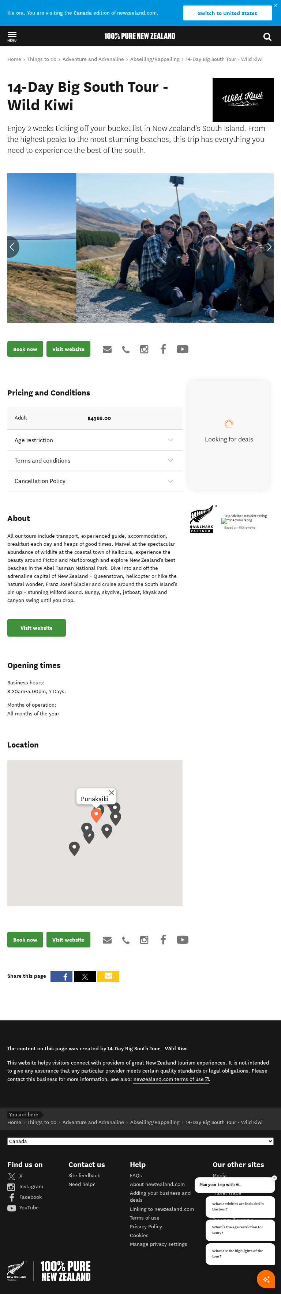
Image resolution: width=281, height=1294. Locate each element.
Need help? (81, 1184)
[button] (11, 36)
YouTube (28, 1208)
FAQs (136, 1176)
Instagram (30, 1186)
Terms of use (145, 1218)
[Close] (111, 792)
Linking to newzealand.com (162, 1209)
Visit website (68, 349)
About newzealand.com (157, 1184)
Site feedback (84, 1176)
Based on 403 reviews (239, 527)
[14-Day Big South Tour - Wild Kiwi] (243, 100)
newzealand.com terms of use (171, 1079)
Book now (25, 349)
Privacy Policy (146, 1227)
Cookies (139, 1235)
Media (220, 1176)
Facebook (30, 1197)
